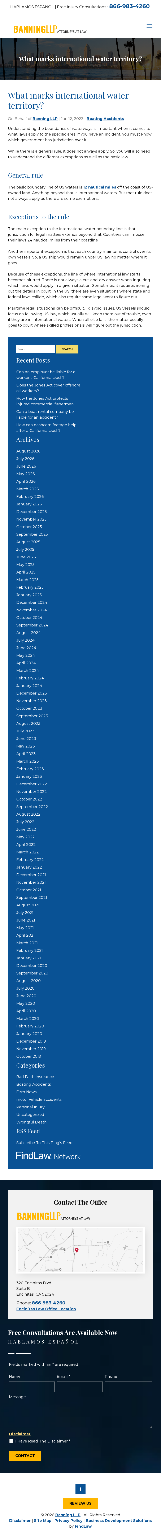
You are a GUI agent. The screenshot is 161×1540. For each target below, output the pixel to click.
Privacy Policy (69, 1520)
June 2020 (26, 996)
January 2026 (29, 504)
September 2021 (31, 897)
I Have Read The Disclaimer (42, 1441)
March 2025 (27, 580)
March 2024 (27, 670)
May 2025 (25, 564)
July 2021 (24, 912)
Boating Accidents (105, 118)
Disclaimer (20, 1434)
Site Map (42, 1520)
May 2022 (25, 837)
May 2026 (25, 474)
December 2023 (31, 693)
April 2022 (26, 844)
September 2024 (32, 625)
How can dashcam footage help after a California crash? (46, 428)
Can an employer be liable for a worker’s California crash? (45, 375)
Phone (111, 1376)
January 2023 (29, 776)
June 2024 (26, 648)
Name (15, 1376)
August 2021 (27, 905)
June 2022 (26, 829)
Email (63, 1376)
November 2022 (31, 791)
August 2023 (28, 723)
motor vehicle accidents (39, 1099)
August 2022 (28, 814)
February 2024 (30, 678)
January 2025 (29, 595)
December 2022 (31, 784)
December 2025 (31, 511)
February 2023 (30, 769)
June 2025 (26, 557)
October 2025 (29, 527)
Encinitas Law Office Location (46, 1309)
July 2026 (25, 458)
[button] (149, 26)
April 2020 (26, 1011)
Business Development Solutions (119, 1520)
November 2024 (31, 610)
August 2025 (28, 542)
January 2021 (28, 958)
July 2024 (25, 640)
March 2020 (27, 1018)
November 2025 (31, 519)
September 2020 (32, 973)
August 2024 (28, 632)
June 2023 (26, 738)
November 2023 (31, 701)
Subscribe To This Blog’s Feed (44, 1142)
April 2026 (26, 481)
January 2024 (29, 685)
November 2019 (31, 1049)
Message (17, 1397)
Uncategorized (30, 1114)
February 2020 (30, 1026)
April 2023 (26, 754)
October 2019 (28, 1056)
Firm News (26, 1092)
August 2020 (28, 980)
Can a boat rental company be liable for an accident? (45, 414)
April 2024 (26, 663)
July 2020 (25, 988)
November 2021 (31, 882)
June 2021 (25, 920)
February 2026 (30, 496)
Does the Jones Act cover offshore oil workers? (48, 388)
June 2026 (26, 466)
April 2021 (25, 935)
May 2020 (25, 1003)
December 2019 (31, 1041)
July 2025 (25, 549)
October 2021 (28, 890)
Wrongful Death (31, 1122)
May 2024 (25, 655)
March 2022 (27, 852)
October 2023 (29, 708)
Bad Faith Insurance (35, 1077)
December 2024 (31, 602)
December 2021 (31, 875)
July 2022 (25, 822)
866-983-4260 (129, 6)
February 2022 (30, 859)
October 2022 (29, 799)
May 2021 (25, 928)
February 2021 (29, 950)
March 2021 (27, 943)
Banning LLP (45, 118)
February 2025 (30, 587)
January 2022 (29, 867)
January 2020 (29, 1033)
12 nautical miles (99, 187)
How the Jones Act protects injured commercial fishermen (45, 401)
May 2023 (25, 746)
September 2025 (32, 534)
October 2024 (29, 617)
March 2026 (27, 489)
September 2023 (32, 716)
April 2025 (25, 572)
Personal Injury (30, 1107)
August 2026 (28, 451)
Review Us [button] (80, 1503)
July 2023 (25, 731)
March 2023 (27, 761)
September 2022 (32, 806)
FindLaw (83, 1526)
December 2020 (31, 965)
